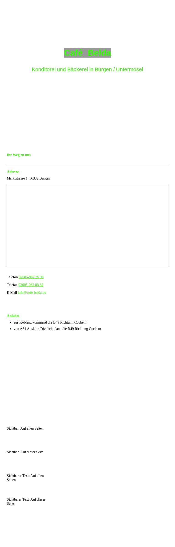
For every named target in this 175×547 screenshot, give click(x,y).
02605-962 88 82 (30, 285)
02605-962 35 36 (31, 277)
